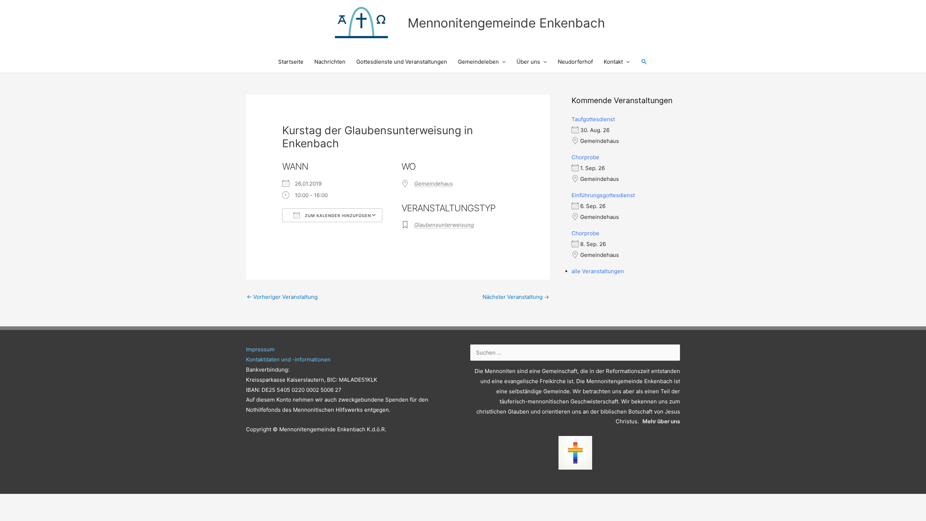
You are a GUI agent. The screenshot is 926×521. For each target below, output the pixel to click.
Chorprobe (585, 157)
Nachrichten (329, 61)
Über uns (528, 61)
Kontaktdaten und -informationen (288, 359)
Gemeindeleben (478, 61)
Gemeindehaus (433, 183)
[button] (644, 61)
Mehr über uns (661, 421)
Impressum (260, 349)
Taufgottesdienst (593, 119)
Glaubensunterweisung (444, 224)
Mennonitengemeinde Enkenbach (506, 22)
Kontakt (613, 61)
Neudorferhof (575, 61)
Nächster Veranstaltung (516, 296)
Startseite (290, 61)
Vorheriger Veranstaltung (282, 296)
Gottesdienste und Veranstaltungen (401, 61)
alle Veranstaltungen (598, 271)
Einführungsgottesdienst (603, 195)
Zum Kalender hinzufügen (337, 215)
